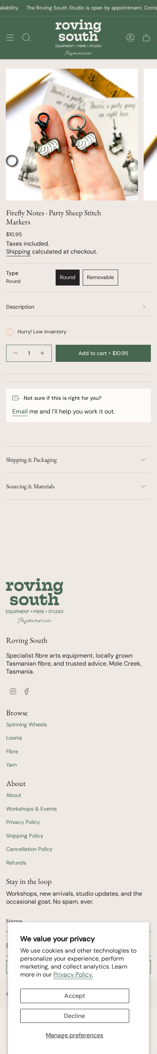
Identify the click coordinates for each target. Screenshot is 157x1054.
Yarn (11, 764)
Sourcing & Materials (30, 486)
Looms (14, 737)
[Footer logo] (34, 601)
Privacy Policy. (73, 974)
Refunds (16, 862)
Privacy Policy (23, 822)
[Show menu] (10, 37)
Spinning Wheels (26, 724)
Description (20, 306)
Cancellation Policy (29, 849)
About (13, 795)
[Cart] (146, 37)
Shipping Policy (24, 835)
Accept (74, 996)
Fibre (12, 751)
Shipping (18, 252)
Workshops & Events (31, 808)
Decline (74, 1016)
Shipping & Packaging (31, 460)
